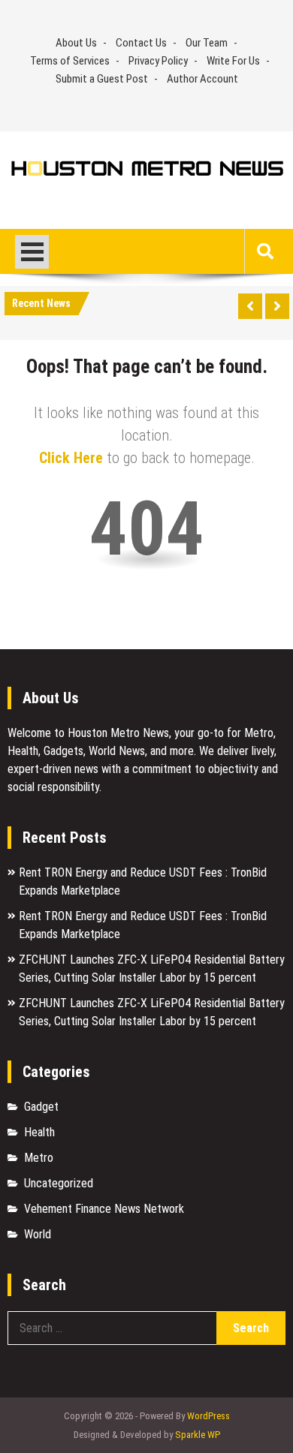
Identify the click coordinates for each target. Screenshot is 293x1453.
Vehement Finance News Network (104, 1209)
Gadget (41, 1107)
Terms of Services (70, 61)
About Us (76, 43)
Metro (38, 1158)
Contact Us (141, 43)
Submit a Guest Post (102, 79)
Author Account (202, 79)
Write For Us (233, 61)
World (37, 1234)
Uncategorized (58, 1183)
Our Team (207, 43)
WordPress (208, 1415)
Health (39, 1132)
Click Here (71, 458)
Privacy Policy (158, 61)
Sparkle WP (197, 1434)
